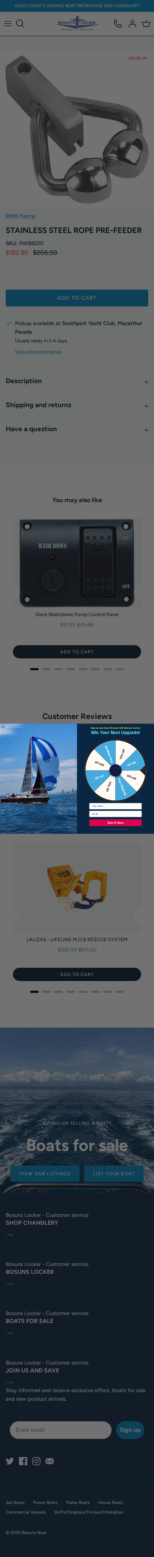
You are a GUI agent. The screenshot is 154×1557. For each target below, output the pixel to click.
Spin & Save (115, 822)
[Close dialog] (3, 726)
